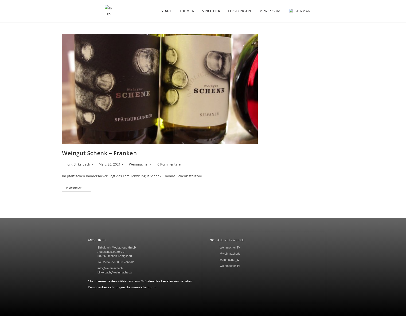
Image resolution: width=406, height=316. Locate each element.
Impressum (269, 11)
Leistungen (239, 11)
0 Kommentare (169, 164)
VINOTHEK (211, 11)
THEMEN (187, 11)
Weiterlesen (78, 186)
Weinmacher (139, 164)
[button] (326, 11)
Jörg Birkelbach (78, 164)
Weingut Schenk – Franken (99, 153)
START (166, 11)
